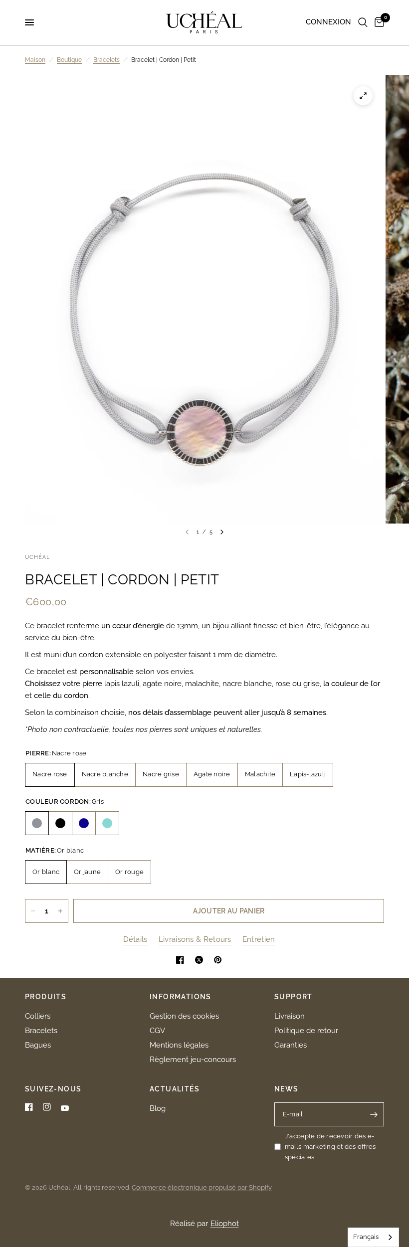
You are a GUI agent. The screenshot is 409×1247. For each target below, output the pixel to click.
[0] (377, 22)
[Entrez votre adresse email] (374, 1114)
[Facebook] (29, 1107)
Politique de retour (306, 1030)
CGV (157, 1030)
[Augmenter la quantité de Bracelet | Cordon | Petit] (60, 910)
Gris (37, 823)
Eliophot (224, 1223)
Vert (107, 823)
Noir (60, 823)
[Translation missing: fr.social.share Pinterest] (220, 960)
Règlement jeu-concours (193, 1059)
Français (366, 1237)
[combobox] (373, 1237)
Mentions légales (179, 1045)
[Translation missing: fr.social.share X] (201, 960)
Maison (35, 59)
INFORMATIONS (180, 996)
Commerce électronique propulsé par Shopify (202, 1187)
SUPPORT (293, 996)
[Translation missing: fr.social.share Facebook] (182, 960)
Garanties (290, 1045)
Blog (158, 1108)
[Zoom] (363, 95)
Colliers (37, 1016)
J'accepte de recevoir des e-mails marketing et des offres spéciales (330, 1146)
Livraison (289, 1016)
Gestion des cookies (184, 1016)
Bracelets (106, 59)
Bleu (84, 823)
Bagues (38, 1045)
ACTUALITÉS (175, 1088)
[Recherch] (363, 22)
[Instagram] (47, 1107)
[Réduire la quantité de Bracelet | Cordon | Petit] (32, 910)
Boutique (69, 59)
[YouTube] (65, 1108)
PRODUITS (45, 996)
